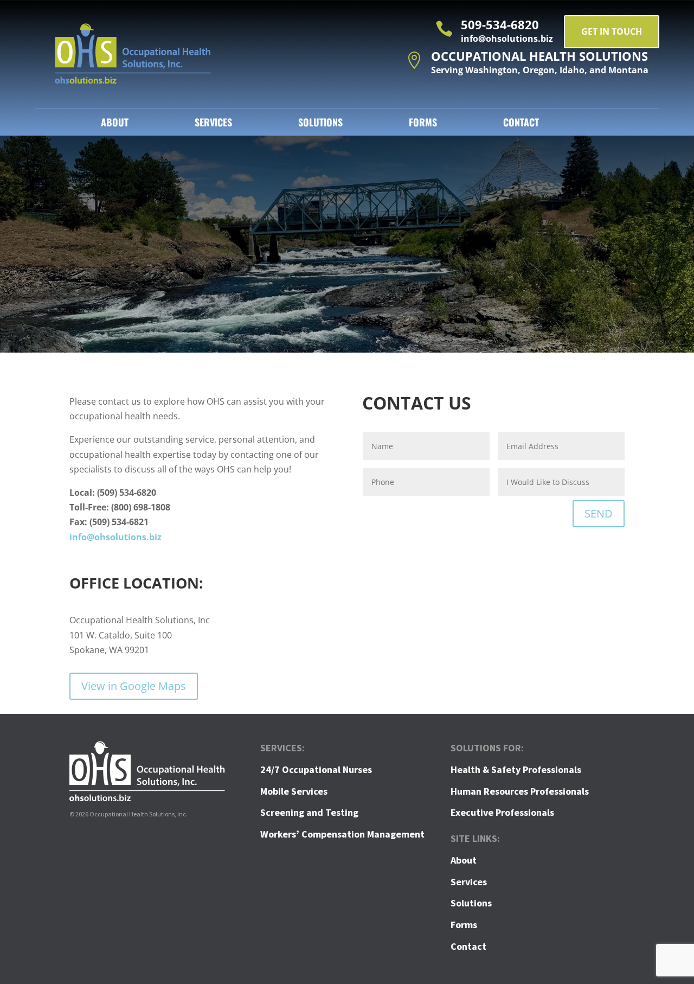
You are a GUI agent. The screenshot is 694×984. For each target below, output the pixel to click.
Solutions (320, 123)
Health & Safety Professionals (516, 769)
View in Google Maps (133, 686)
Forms (423, 123)
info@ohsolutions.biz (115, 537)
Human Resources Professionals (520, 791)
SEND (598, 513)
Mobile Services (293, 791)
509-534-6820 (500, 24)
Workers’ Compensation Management (342, 834)
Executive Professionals (502, 812)
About (114, 123)
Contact (521, 123)
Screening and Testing (309, 812)
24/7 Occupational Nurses (316, 769)
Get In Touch (611, 31)
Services (213, 123)
